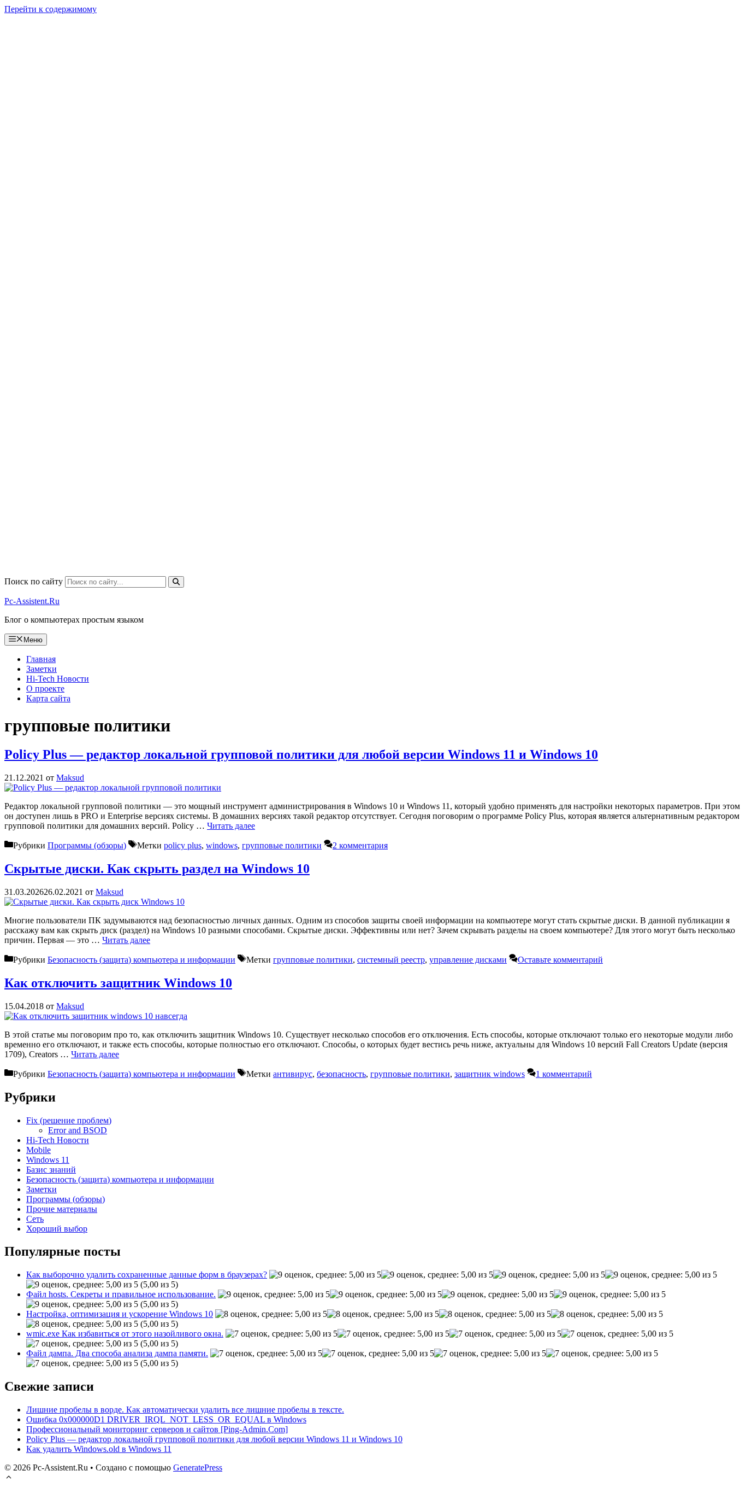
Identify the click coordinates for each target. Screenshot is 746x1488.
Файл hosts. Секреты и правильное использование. (121, 1294)
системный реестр (391, 959)
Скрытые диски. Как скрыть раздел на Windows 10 (157, 869)
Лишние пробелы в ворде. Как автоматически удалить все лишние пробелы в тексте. (185, 1409)
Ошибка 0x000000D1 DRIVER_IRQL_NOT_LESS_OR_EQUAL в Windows (166, 1419)
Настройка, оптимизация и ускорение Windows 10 (119, 1314)
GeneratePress (197, 1467)
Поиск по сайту (34, 581)
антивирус (292, 1074)
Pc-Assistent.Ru (32, 601)
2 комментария (360, 845)
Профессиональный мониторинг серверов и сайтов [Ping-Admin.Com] (157, 1429)
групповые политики (282, 845)
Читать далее (231, 825)
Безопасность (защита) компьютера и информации (141, 959)
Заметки (41, 668)
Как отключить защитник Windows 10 (118, 983)
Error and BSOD (77, 1130)
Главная (41, 659)
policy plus (183, 845)
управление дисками (468, 959)
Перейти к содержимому (50, 9)
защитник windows (489, 1074)
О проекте (45, 688)
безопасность (341, 1074)
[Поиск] (176, 582)
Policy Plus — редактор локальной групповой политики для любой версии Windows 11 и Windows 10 (301, 754)
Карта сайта (48, 698)
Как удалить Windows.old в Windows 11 (98, 1449)
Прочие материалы (61, 1209)
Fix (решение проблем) (68, 1120)
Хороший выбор (56, 1228)
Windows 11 (47, 1159)
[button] (8, 1478)
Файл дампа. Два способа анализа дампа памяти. (117, 1353)
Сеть (35, 1218)
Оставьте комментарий (560, 959)
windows (222, 845)
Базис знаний (51, 1169)
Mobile (38, 1150)
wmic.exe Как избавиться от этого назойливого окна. (124, 1333)
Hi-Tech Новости (57, 678)
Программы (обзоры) (87, 845)
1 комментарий (564, 1074)
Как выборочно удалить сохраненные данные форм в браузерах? (146, 1274)
